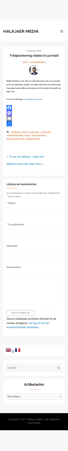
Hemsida (12, 245)
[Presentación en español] (13, 351)
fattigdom (16, 132)
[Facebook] (34, 107)
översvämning (39, 136)
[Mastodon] (34, 113)
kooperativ (33, 132)
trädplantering (32, 139)
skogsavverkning (15, 139)
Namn (12, 203)
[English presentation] (8, 350)
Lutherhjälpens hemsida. (33, 99)
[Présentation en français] (17, 350)
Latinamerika (38, 62)
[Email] (34, 118)
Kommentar (14, 267)
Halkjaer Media (21, 31)
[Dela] (34, 123)
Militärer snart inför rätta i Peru (24, 164)
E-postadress (16, 224)
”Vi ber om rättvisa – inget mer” (26, 157)
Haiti (25, 62)
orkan (27, 136)
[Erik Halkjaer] (34, 70)
